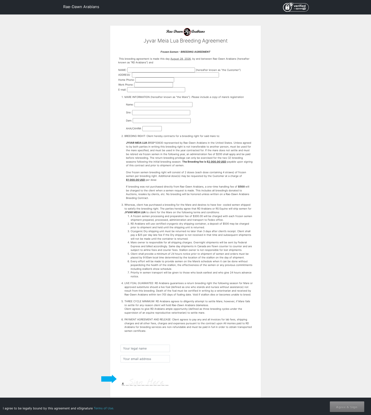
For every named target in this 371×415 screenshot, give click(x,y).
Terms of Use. (104, 408)
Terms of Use (336, 389)
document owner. (326, 401)
